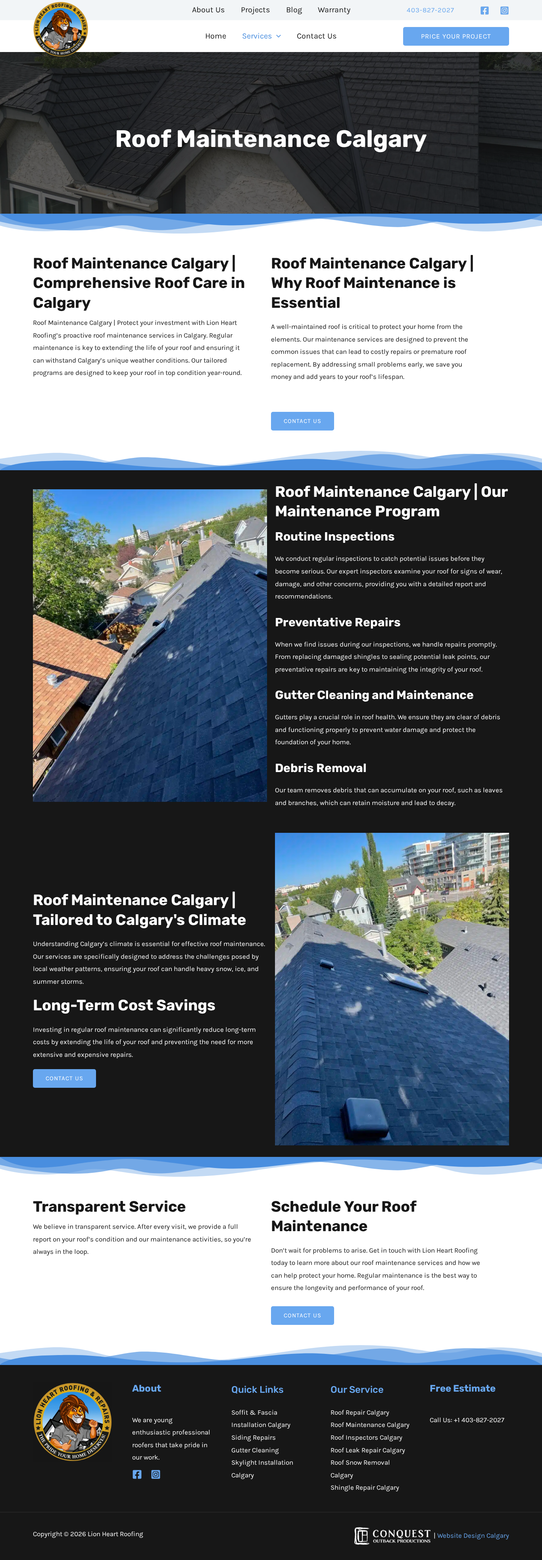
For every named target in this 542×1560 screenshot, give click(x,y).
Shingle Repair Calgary (365, 1487)
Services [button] (257, 36)
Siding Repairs (253, 1437)
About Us (208, 9)
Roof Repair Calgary (360, 1412)
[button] (430, 10)
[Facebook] (484, 10)
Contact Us (317, 36)
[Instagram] (504, 10)
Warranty (334, 9)
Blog (294, 9)
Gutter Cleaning (255, 1450)
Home (215, 36)
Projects (255, 9)
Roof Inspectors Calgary (366, 1437)
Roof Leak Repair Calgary (368, 1450)
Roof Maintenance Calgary (370, 1425)
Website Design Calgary (473, 1535)
